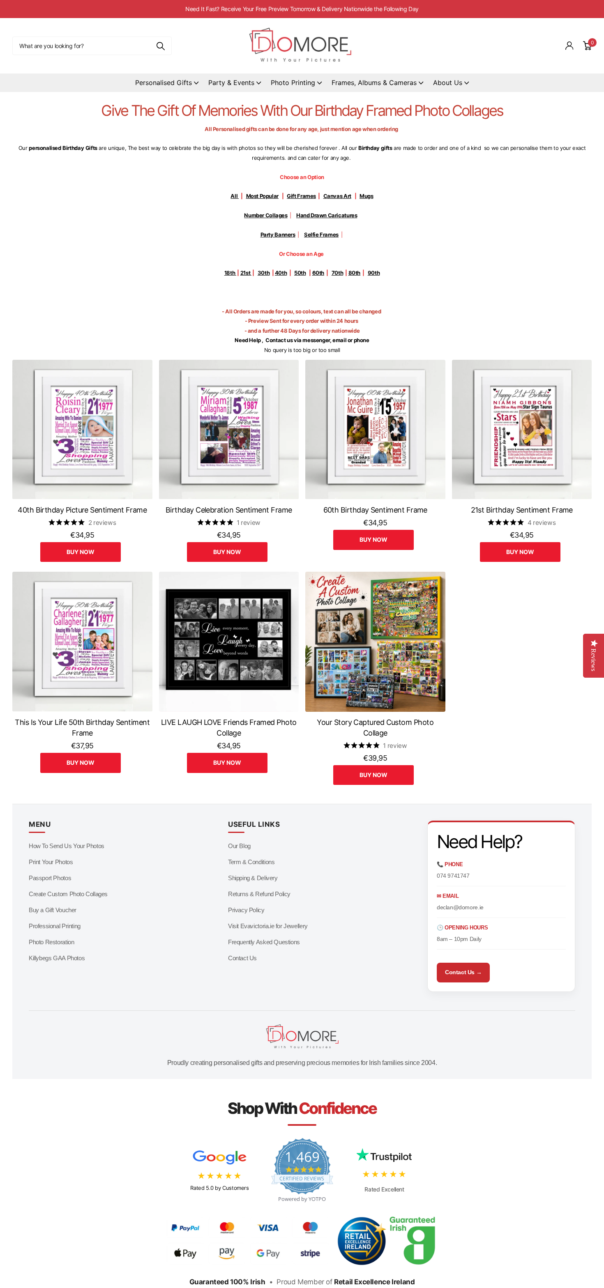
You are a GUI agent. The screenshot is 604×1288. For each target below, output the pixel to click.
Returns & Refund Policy (259, 893)
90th (374, 272)
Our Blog (239, 845)
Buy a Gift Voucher (52, 909)
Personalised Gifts (163, 82)
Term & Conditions (251, 861)
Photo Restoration (51, 941)
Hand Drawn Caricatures (326, 215)
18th (229, 272)
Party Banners (278, 234)
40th (281, 272)
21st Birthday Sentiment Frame (522, 510)
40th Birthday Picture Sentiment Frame (82, 510)
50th (300, 272)
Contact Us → (463, 972)
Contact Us (242, 957)
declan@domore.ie (460, 907)
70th (337, 272)
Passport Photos (50, 877)
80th (354, 272)
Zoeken (160, 46)
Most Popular (262, 196)
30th (264, 272)
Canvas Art (337, 196)
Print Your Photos (51, 861)
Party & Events (231, 82)
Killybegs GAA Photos (57, 957)
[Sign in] (569, 46)
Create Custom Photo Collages (68, 893)
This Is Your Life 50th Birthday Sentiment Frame (82, 728)
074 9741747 (453, 875)
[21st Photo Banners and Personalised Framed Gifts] (250, 272)
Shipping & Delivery (253, 877)
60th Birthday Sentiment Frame (375, 510)
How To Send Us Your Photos (66, 845)
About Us (447, 82)
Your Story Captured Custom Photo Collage (375, 728)
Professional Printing (55, 925)
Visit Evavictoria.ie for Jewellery (268, 925)
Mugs (366, 196)
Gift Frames (301, 196)
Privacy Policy (246, 909)
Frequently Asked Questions (264, 941)
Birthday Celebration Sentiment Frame (229, 510)
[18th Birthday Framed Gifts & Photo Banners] (235, 272)
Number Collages (265, 215)
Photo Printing (293, 82)
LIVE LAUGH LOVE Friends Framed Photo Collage (229, 728)
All (234, 196)
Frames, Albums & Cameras (374, 82)
